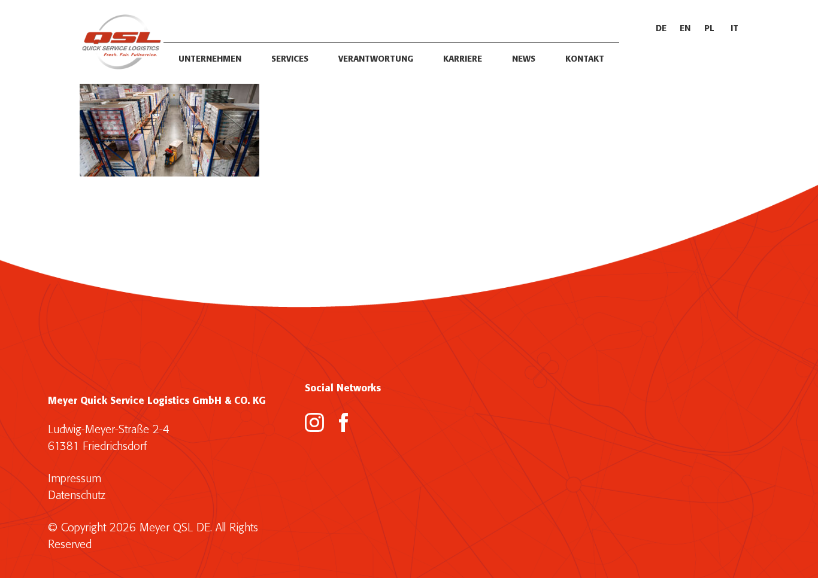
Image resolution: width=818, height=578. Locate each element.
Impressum (74, 479)
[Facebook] (343, 422)
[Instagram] (314, 422)
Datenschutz (76, 495)
